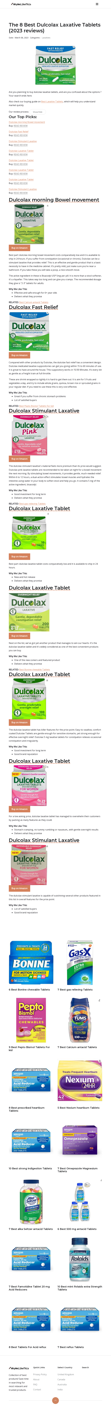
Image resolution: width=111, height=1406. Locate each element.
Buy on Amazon (19, 247)
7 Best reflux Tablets (71, 1347)
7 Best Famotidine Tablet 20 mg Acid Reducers (29, 1288)
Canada (61, 1379)
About (36, 1379)
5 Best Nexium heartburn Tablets (78, 1107)
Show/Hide (37, 112)
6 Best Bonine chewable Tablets (29, 989)
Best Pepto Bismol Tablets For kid (36, 405)
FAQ (35, 1384)
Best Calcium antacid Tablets (33, 302)
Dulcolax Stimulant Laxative (23, 141)
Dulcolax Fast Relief (18, 131)
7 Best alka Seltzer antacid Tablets (31, 1229)
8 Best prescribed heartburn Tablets (27, 1109)
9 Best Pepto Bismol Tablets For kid (29, 1049)
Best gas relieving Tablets (32, 503)
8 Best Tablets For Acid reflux (27, 1347)
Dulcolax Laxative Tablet (21, 150)
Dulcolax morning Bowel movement (27, 122)
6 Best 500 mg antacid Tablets (77, 1229)
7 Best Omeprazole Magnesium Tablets (78, 1170)
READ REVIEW (21, 125)
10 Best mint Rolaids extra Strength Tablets (80, 1288)
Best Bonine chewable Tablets (34, 669)
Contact (37, 1389)
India (60, 1389)
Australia (62, 1384)
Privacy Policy (40, 1374)
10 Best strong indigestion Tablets (30, 1168)
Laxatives (46, 37)
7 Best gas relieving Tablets (75, 989)
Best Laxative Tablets (52, 101)
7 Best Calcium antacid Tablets (77, 1047)
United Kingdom (66, 1374)
